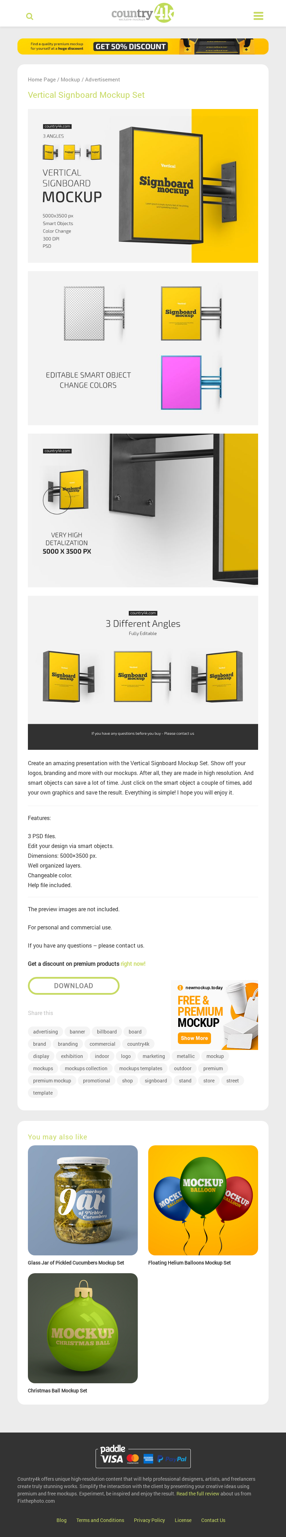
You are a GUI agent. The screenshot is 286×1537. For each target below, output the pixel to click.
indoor (102, 1056)
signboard (156, 1080)
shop (127, 1080)
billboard (107, 1031)
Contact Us (213, 1520)
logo (126, 1056)
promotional (96, 1080)
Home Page (42, 79)
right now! (133, 963)
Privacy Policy (149, 1520)
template (43, 1092)
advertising (45, 1031)
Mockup (70, 79)
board (135, 1031)
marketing (154, 1056)
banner (77, 1031)
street (232, 1080)
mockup (215, 1056)
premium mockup (52, 1080)
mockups (43, 1068)
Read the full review (197, 1493)
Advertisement (102, 79)
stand (185, 1080)
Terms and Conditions (100, 1520)
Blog (62, 1520)
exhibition (72, 1056)
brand (39, 1044)
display (41, 1056)
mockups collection (86, 1068)
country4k (138, 1044)
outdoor (182, 1068)
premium (213, 1068)
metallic (186, 1056)
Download (73, 985)
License (183, 1520)
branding (68, 1044)
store (208, 1080)
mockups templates (140, 1068)
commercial (102, 1044)
